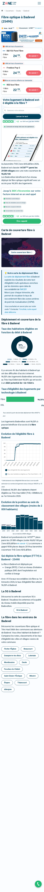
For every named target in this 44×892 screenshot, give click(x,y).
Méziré (32, 676)
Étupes (7, 683)
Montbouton (9, 662)
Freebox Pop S (7, 66)
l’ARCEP (23, 289)
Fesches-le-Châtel (12, 669)
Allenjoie (8, 689)
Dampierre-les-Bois (12, 656)
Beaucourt (28, 649)
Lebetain (32, 656)
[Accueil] (2, 10)
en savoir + (22, 543)
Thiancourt (22, 683)
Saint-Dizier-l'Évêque (13, 676)
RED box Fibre (7, 83)
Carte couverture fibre (21, 252)
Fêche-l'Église (10, 649)
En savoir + (38, 28)
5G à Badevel (21, 610)
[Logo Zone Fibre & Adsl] (9, 3)
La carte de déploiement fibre (17, 277)
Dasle (24, 662)
